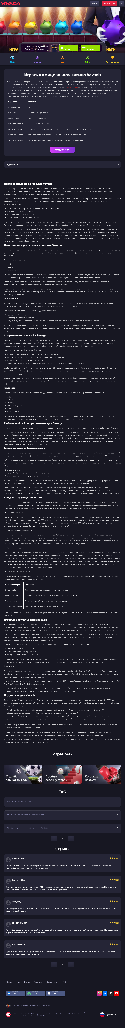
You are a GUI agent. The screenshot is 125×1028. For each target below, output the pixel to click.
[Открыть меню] (121, 3)
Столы (27, 982)
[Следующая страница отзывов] (71, 964)
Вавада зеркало (63, 149)
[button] (122, 30)
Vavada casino (72, 87)
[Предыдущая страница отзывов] (54, 964)
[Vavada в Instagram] (99, 993)
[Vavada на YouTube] (116, 993)
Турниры (38, 982)
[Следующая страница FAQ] (71, 838)
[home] (10, 3)
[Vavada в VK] (105, 993)
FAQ (64, 982)
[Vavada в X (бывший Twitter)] (110, 993)
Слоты (9, 982)
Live (18, 982)
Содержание (52, 982)
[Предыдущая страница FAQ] (54, 838)
